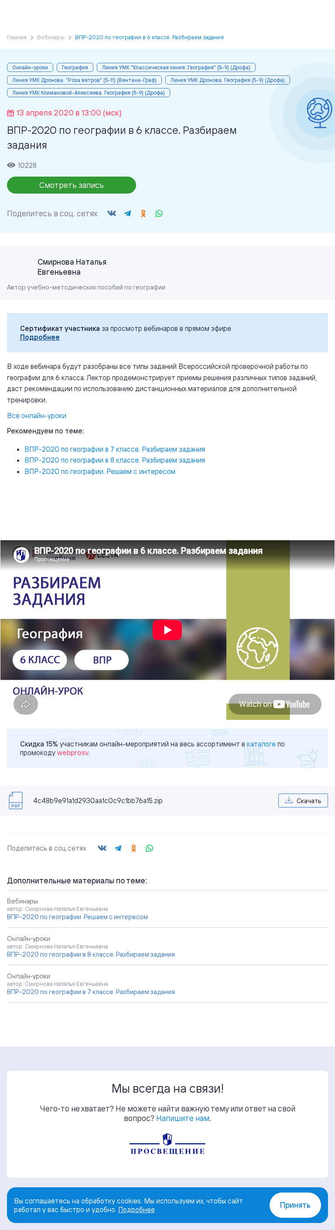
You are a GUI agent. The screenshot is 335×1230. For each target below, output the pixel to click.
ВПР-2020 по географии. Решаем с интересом (99, 471)
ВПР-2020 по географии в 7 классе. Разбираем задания (114, 449)
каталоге (261, 743)
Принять (295, 1205)
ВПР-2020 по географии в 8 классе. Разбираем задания (114, 460)
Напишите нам (182, 1118)
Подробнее (40, 337)
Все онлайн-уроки (36, 415)
